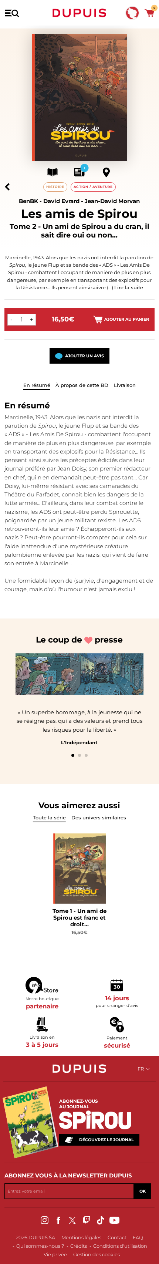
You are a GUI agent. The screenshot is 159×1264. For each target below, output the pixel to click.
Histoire (55, 187)
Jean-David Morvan (112, 201)
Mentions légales (81, 1237)
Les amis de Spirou (79, 213)
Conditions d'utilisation (120, 1246)
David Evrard (61, 201)
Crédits (78, 1246)
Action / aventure (93, 187)
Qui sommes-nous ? (40, 1246)
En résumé (36, 385)
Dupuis (79, 13)
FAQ (138, 1237)
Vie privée (55, 1254)
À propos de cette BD (81, 385)
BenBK (28, 201)
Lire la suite (128, 287)
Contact (117, 1237)
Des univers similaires (98, 817)
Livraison (125, 385)
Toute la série (49, 817)
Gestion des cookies (96, 1254)
